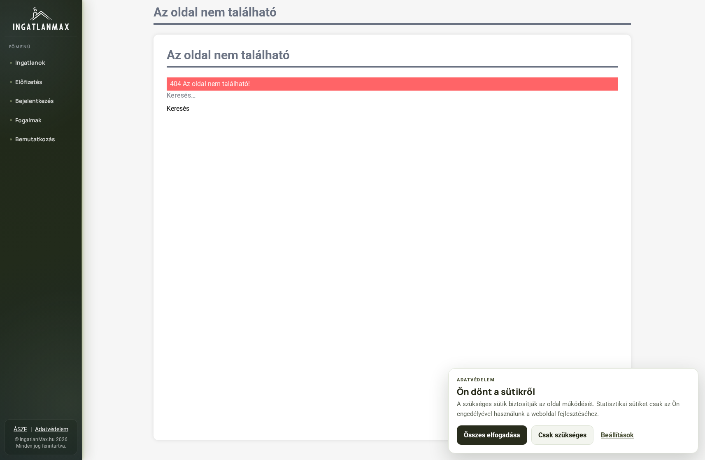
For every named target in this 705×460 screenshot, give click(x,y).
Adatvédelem (51, 429)
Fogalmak (28, 120)
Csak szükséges (562, 435)
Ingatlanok (30, 62)
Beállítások (617, 435)
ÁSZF (20, 429)
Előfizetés (28, 82)
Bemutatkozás (35, 139)
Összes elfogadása (492, 435)
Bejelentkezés (34, 101)
